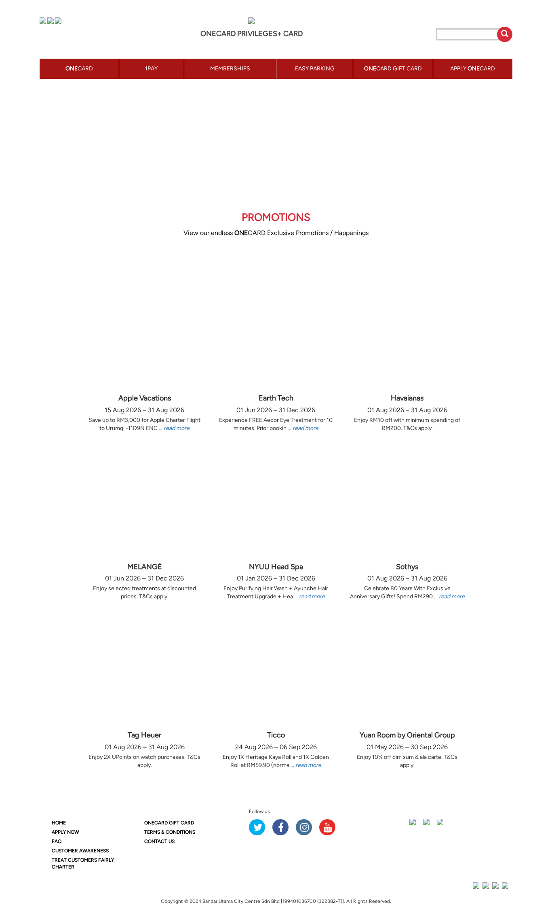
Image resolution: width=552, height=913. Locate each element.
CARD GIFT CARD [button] (393, 68)
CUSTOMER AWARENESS (80, 851)
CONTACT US (159, 841)
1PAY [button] (151, 68)
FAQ (56, 841)
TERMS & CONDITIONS (169, 832)
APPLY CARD (472, 68)
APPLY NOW (65, 832)
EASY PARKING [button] (315, 68)
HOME (59, 823)
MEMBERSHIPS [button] (230, 68)
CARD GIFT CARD (169, 823)
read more (177, 428)
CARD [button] (79, 68)
